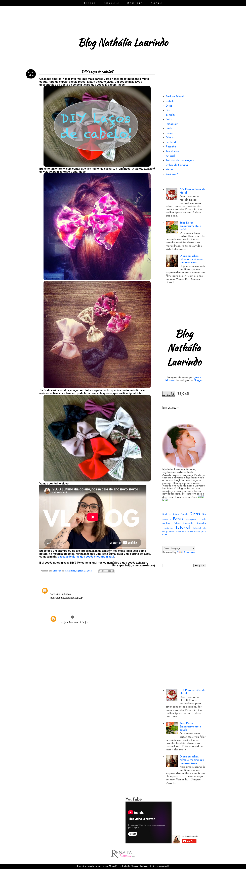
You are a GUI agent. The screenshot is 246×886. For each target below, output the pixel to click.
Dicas (169, 106)
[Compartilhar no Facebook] (109, 571)
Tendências (172, 151)
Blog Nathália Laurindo (123, 42)
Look (169, 128)
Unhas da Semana (177, 165)
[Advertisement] (97, 712)
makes (169, 133)
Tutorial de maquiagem (180, 160)
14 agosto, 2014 (83, 617)
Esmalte (171, 115)
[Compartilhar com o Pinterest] (112, 571)
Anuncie (112, 3)
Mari (53, 588)
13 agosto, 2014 (65, 588)
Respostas (59, 610)
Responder (55, 602)
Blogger (197, 380)
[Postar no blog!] (103, 571)
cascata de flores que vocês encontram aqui (86, 556)
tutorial (170, 156)
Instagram (172, 124)
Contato (135, 3)
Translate (189, 552)
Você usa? (172, 174)
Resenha (171, 146)
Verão (169, 169)
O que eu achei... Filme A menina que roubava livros (192, 259)
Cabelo (170, 101)
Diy (168, 110)
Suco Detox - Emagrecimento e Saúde (190, 226)
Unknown (64, 617)
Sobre (157, 3)
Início (90, 3)
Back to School (175, 96)
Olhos (169, 137)
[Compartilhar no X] (106, 571)
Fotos (169, 119)
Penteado (171, 142)
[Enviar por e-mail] (100, 571)
